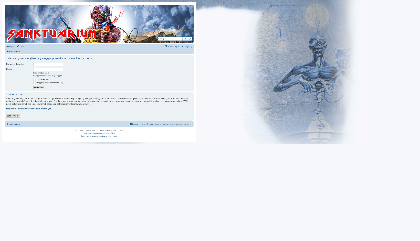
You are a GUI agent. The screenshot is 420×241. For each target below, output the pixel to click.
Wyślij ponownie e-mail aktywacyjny (47, 76)
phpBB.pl (111, 133)
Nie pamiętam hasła (41, 73)
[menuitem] (20, 47)
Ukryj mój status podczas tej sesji (49, 83)
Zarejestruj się (13, 116)
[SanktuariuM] (67, 23)
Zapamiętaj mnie (42, 80)
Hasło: (9, 69)
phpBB (94, 130)
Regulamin (11, 109)
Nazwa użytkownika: (15, 64)
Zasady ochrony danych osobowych (34, 109)
